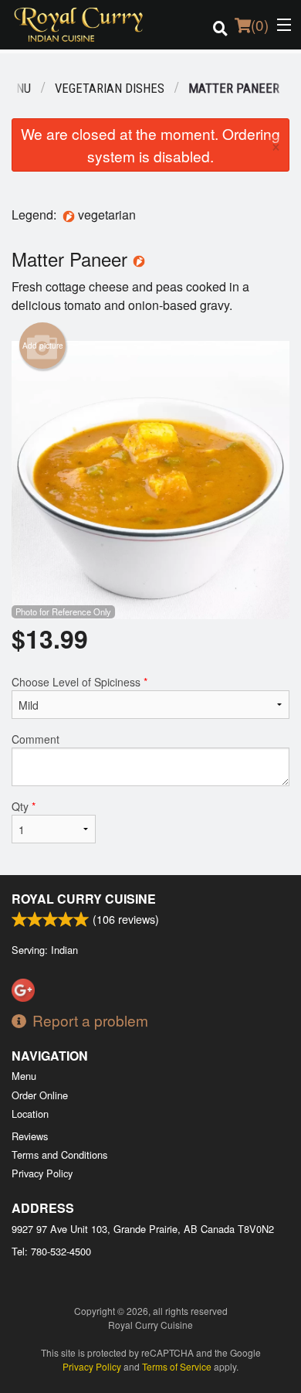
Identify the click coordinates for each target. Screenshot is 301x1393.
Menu (24, 1075)
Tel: (51, 1251)
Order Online (40, 1095)
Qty (24, 806)
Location (30, 1113)
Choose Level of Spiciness (79, 682)
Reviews (30, 1136)
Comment (35, 739)
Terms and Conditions (59, 1154)
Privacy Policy (42, 1173)
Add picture (42, 345)
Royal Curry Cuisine (84, 899)
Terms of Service (176, 1366)
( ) (260, 24)
